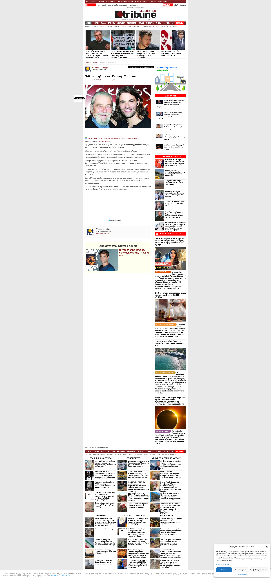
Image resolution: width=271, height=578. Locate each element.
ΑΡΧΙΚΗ (88, 23)
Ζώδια (129, 26)
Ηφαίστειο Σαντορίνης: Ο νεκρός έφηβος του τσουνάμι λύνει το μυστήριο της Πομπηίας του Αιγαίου (171, 531)
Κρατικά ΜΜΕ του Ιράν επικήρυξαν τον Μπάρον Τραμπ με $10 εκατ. (171, 53)
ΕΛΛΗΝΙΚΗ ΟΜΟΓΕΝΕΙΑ (101, 458)
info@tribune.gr (180, 5)
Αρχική (88, 62)
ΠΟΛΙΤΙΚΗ (96, 23)
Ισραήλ (93, 1)
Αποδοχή (224, 570)
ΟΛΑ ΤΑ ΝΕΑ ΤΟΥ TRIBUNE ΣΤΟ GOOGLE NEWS (113, 138)
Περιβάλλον (173, 26)
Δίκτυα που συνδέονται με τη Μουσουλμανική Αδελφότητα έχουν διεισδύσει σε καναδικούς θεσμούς (138, 463)
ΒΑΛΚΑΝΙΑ (101, 515)
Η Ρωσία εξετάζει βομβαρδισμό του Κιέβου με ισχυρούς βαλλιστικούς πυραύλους (175, 172)
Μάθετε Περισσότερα (61, 575)
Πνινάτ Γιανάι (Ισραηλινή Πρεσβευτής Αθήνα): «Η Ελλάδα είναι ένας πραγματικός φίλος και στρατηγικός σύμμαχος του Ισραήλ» (170, 486)
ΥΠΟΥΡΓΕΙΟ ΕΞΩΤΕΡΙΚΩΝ (133, 515)
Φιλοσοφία (109, 26)
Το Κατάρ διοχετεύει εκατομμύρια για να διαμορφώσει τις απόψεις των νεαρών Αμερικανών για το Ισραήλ (169, 241)
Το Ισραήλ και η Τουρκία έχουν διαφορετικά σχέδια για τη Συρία (174, 182)
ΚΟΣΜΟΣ (141, 23)
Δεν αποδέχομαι (240, 570)
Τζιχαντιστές (162, 1)
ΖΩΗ (172, 23)
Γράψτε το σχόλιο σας (106, 80)
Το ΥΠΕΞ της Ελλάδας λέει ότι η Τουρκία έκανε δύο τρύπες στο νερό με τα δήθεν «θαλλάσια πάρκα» (138, 542)
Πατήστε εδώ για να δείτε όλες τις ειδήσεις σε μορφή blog (117, 5)
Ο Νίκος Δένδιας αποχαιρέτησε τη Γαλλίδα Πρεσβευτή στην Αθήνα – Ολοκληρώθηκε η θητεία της (170, 474)
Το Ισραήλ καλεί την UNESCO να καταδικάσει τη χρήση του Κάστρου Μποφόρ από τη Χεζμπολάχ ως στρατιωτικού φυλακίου (170, 553)
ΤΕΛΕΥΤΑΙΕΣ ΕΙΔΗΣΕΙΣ (171, 157)
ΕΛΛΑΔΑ (103, 23)
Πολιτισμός (117, 26)
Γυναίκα (145, 26)
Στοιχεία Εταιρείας (102, 447)
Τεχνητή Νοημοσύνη (125, 1)
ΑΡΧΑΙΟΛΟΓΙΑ (166, 515)
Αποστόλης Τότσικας (103, 141)
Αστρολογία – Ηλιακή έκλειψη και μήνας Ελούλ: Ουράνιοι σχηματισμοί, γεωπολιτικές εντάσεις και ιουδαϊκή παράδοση (170, 401)
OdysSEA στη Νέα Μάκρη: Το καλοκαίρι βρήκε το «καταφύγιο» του (169, 343)
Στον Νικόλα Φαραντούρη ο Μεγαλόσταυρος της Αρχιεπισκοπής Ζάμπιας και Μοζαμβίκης (105, 463)
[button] (267, 547)
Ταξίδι (157, 26)
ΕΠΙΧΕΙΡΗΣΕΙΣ (131, 23)
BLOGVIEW (179, 23)
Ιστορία (102, 26)
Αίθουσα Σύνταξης (100, 68)
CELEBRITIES (150, 23)
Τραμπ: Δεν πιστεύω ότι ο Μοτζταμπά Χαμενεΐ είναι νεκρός (174, 203)
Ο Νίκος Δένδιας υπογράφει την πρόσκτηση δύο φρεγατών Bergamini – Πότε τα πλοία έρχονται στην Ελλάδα (170, 464)
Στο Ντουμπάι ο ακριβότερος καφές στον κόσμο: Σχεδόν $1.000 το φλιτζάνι (170, 295)
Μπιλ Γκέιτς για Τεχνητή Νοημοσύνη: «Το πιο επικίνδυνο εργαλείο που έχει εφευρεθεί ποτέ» (174, 214)
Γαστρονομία (137, 26)
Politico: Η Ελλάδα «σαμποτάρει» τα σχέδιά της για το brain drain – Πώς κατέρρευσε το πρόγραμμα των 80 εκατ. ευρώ (105, 475)
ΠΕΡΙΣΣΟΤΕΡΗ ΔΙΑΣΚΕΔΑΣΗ (164, 372)
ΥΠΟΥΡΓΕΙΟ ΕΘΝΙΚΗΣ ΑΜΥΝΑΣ (166, 458)
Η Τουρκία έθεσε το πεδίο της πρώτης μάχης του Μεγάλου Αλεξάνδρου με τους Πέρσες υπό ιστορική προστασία (170, 563)
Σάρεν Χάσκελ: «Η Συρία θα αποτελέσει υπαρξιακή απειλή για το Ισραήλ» (138, 505)
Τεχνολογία (164, 26)
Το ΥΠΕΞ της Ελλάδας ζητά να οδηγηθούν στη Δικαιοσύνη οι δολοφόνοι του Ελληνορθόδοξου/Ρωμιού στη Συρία (105, 496)
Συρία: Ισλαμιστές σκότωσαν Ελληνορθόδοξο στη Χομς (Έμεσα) (105, 505)
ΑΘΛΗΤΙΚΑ (166, 23)
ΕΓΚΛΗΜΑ (111, 23)
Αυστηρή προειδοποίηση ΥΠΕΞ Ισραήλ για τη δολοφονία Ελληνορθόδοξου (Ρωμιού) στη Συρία (105, 484)
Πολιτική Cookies (242, 574)
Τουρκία (101, 1)
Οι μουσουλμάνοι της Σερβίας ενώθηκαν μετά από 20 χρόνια (105, 551)
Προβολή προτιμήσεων (258, 570)
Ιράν (87, 1)
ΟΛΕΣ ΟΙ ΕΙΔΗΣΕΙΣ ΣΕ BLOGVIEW (172, 234)
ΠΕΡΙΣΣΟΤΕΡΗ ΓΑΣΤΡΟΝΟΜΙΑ (165, 324)
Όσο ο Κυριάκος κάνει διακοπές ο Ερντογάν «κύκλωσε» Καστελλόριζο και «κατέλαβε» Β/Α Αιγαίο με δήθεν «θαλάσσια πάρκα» (138, 553)
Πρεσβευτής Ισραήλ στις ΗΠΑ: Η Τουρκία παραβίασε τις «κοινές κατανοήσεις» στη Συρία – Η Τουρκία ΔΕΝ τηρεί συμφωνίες (138, 496)
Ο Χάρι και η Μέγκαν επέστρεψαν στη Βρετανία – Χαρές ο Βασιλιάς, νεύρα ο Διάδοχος (175, 193)
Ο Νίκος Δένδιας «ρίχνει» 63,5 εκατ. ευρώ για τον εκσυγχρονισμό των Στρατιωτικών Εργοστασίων (170, 495)
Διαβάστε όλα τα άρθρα (102, 233)
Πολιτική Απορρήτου (90, 447)
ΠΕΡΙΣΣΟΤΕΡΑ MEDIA (162, 272)
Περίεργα (87, 26)
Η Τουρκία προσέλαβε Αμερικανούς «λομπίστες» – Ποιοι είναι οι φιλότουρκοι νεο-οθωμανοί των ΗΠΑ (175, 162)
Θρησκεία (95, 26)
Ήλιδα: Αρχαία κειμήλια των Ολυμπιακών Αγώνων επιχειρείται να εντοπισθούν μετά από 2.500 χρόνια (170, 542)
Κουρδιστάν (110, 1)
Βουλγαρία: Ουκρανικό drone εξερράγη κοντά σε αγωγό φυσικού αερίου (104, 562)
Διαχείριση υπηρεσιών (222, 564)
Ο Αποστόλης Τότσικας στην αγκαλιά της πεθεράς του (134, 253)
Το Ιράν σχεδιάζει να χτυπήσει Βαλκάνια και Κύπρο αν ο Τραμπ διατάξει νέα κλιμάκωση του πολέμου (105, 542)
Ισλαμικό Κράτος (141, 1)
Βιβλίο (124, 26)
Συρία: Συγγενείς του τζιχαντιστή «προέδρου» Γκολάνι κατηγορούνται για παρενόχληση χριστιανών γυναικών (138, 475)
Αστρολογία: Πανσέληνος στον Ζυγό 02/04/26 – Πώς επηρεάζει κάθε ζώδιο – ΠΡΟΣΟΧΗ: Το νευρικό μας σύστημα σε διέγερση (170, 435)
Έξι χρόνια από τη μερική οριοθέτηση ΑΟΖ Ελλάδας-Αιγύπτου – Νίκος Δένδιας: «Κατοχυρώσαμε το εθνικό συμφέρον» (137, 563)
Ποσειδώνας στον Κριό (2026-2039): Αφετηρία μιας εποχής (170, 441)
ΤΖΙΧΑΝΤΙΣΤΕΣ (133, 458)
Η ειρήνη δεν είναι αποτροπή (105, 529)
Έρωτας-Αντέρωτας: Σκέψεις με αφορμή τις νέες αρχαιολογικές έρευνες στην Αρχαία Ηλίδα (171, 521)
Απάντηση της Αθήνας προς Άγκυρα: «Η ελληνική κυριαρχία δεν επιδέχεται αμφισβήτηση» (138, 521)
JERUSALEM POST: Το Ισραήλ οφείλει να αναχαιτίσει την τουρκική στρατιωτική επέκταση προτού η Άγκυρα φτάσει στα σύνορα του (138, 486)
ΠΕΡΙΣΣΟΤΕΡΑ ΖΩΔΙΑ (162, 431)
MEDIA (158, 23)
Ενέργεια (152, 1)
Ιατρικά (151, 26)
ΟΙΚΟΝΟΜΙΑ (121, 23)
